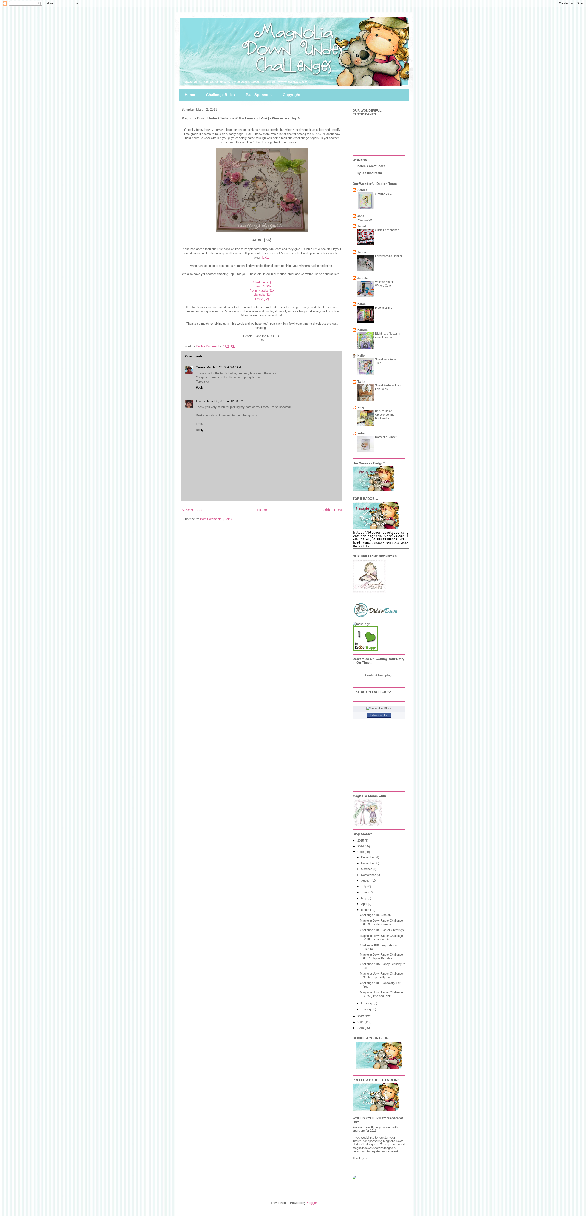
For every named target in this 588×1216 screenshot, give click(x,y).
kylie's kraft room (369, 173)
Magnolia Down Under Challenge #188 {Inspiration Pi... (381, 937)
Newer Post (192, 510)
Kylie (361, 355)
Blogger (312, 1203)
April (364, 904)
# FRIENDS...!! (384, 193)
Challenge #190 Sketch (375, 915)
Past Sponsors (259, 95)
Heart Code (364, 219)
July (364, 886)
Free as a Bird (384, 307)
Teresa (200, 367)
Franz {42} (262, 299)
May (364, 898)
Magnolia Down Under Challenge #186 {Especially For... (381, 975)
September (368, 875)
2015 (361, 840)
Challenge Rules (220, 95)
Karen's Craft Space (371, 166)
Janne (361, 252)
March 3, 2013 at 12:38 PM (225, 401)
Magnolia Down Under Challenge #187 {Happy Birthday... (381, 956)
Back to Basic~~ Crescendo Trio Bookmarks (385, 414)
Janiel (361, 226)
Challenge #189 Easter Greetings (382, 930)
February (367, 1003)
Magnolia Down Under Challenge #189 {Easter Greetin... (381, 922)
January (367, 1009)
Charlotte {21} (262, 282)
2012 (361, 1016)
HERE (264, 257)
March (365, 910)
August (366, 880)
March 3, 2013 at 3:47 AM (223, 367)
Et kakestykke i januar (388, 256)
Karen (361, 304)
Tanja (361, 381)
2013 (361, 852)
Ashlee (362, 190)
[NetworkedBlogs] (379, 708)
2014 (361, 846)
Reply (200, 387)
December (368, 857)
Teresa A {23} (262, 286)
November (368, 863)
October (367, 869)
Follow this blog (378, 715)
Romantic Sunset (385, 437)
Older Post (332, 510)
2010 (361, 1028)
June (364, 892)
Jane (360, 216)
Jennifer (363, 278)
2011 (361, 1022)
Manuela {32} (262, 294)
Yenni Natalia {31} (262, 290)
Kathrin (362, 330)
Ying (360, 407)
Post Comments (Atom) (216, 519)
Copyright (291, 95)
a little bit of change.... (388, 230)
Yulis (361, 433)
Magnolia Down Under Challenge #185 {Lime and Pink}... (381, 994)
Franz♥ (201, 401)
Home (190, 95)
